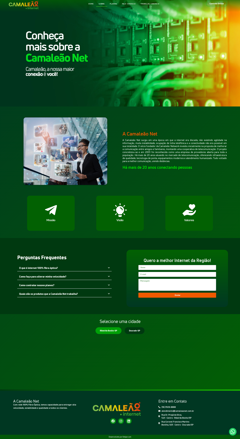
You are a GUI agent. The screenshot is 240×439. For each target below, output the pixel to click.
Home (91, 4)
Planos (113, 4)
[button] (64, 268)
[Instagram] (121, 421)
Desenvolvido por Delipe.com (120, 437)
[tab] (109, 330)
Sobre (102, 4)
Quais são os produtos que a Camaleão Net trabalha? (48, 294)
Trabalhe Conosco (149, 4)
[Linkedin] (129, 421)
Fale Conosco (129, 4)
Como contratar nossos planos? (36, 285)
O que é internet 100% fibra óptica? (38, 268)
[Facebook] (113, 421)
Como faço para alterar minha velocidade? (42, 276)
